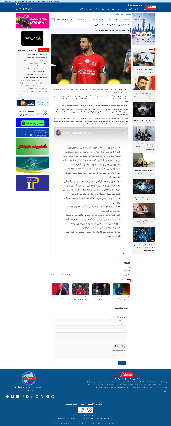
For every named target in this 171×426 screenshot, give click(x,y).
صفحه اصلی (138, 9)
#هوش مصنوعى (71, 404)
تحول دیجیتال (20, 1)
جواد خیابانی (127, 270)
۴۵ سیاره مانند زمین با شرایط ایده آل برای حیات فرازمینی (34, 66)
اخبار (122, 14)
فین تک (98, 9)
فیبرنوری (114, 9)
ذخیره (122, 363)
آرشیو (34, 1)
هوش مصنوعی (106, 9)
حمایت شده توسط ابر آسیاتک (85, 416)
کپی (53, 19)
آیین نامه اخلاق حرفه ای (47, 1)
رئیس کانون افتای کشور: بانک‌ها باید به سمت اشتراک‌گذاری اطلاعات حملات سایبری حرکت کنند (144, 96)
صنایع (92, 9)
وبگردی (117, 14)
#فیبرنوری (82, 404)
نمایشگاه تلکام (84, 9)
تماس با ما (56, 1)
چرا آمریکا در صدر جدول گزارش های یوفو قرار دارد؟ (36, 69)
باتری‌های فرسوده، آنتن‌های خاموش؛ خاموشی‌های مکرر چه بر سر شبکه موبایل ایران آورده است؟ (144, 146)
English (6, 1)
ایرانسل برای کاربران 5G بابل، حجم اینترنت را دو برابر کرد (35, 60)
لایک (126, 275)
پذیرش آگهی (28, 1)
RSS (10, 1)
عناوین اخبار (129, 9)
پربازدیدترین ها (32, 50)
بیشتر (20, 94)
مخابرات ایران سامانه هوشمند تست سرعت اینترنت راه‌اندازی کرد (33, 86)
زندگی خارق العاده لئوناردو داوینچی (39, 71)
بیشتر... (165, 392)
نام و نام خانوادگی (122, 317)
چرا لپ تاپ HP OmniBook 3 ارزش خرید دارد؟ (37, 57)
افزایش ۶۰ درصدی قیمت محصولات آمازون (37, 54)
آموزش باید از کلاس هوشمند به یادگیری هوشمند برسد (35, 91)
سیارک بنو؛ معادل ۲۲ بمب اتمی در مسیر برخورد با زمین (35, 77)
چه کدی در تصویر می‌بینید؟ (118, 350)
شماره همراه (123, 324)
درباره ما (38, 1)
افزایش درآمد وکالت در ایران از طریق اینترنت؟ (37, 63)
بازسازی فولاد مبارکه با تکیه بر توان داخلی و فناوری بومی (35, 89)
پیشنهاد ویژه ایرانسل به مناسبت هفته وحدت (37, 74)
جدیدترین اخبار (43, 50)
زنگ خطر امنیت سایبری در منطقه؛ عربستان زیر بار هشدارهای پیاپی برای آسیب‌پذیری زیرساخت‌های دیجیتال (144, 247)
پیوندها (14, 1)
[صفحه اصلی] (150, 6)
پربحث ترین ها (21, 50)
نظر (125, 331)
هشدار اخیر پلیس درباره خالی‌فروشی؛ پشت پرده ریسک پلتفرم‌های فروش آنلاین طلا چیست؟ (144, 173)
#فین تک (91, 404)
